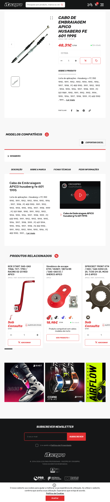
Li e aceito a (55, 445)
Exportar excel (94, 142)
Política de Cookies (55, 493)
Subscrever (76, 436)
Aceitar (55, 498)
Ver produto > (62, 338)
